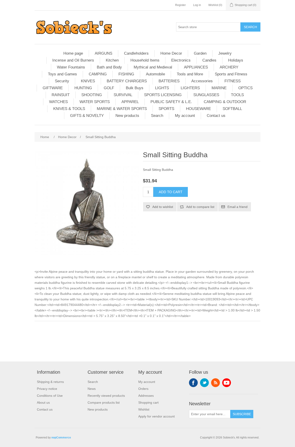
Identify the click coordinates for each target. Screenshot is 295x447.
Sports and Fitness (231, 74)
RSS (215, 382)
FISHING (126, 74)
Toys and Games (62, 74)
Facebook (193, 382)
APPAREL (130, 102)
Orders (143, 389)
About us (43, 402)
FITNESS (232, 81)
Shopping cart (148, 402)
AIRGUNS (103, 53)
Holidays (235, 60)
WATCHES (58, 102)
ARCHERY (229, 67)
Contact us (216, 115)
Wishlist (143, 409)
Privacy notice (47, 389)
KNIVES (88, 81)
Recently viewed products (106, 395)
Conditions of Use (50, 395)
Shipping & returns (50, 382)
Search (157, 115)
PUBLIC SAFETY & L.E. (171, 102)
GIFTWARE (53, 88)
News (92, 389)
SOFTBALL (232, 109)
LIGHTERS (190, 88)
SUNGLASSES (206, 95)
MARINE (219, 88)
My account (185, 115)
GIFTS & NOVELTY (87, 115)
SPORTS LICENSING (163, 95)
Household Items (144, 60)
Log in (197, 5)
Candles (209, 60)
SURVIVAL (123, 95)
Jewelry (225, 53)
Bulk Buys (134, 88)
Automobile (155, 74)
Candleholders (136, 53)
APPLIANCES (196, 67)
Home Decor (171, 53)
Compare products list (104, 402)
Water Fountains (71, 67)
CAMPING (98, 74)
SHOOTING (91, 95)
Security (62, 81)
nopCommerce (61, 437)
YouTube (226, 382)
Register (180, 5)
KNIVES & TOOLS (69, 109)
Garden (200, 53)
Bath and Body (109, 67)
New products (127, 115)
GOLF (109, 88)
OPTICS (245, 88)
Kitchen (112, 60)
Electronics (181, 60)
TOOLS (237, 95)
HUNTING (83, 88)
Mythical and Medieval (153, 67)
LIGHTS (162, 88)
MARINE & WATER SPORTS (122, 109)
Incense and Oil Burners (73, 60)
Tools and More (190, 74)
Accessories (202, 81)
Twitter (204, 382)
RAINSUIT (61, 95)
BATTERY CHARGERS (127, 81)
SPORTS (166, 109)
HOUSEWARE (198, 109)
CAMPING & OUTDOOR (225, 102)
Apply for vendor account (156, 416)
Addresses (146, 395)
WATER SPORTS (95, 102)
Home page (73, 53)
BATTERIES (169, 81)
